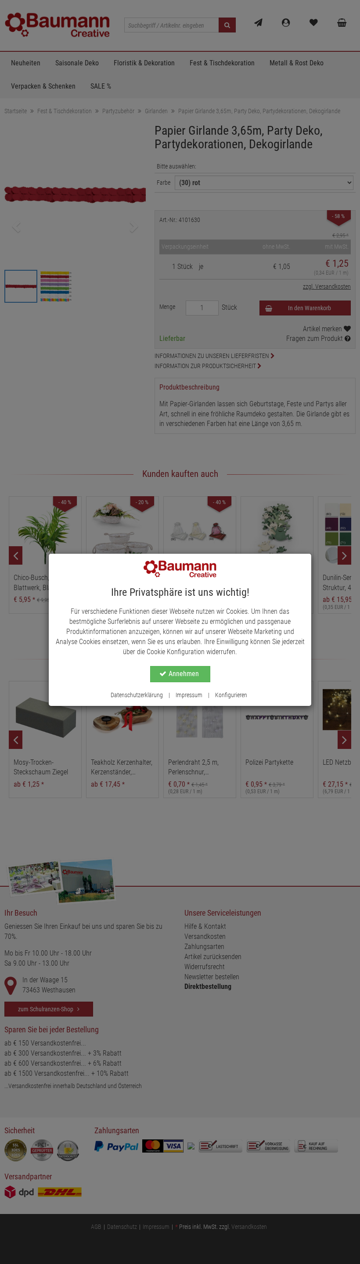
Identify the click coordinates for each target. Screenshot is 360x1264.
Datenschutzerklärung (137, 694)
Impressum (189, 694)
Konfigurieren (231, 694)
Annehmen (184, 674)
